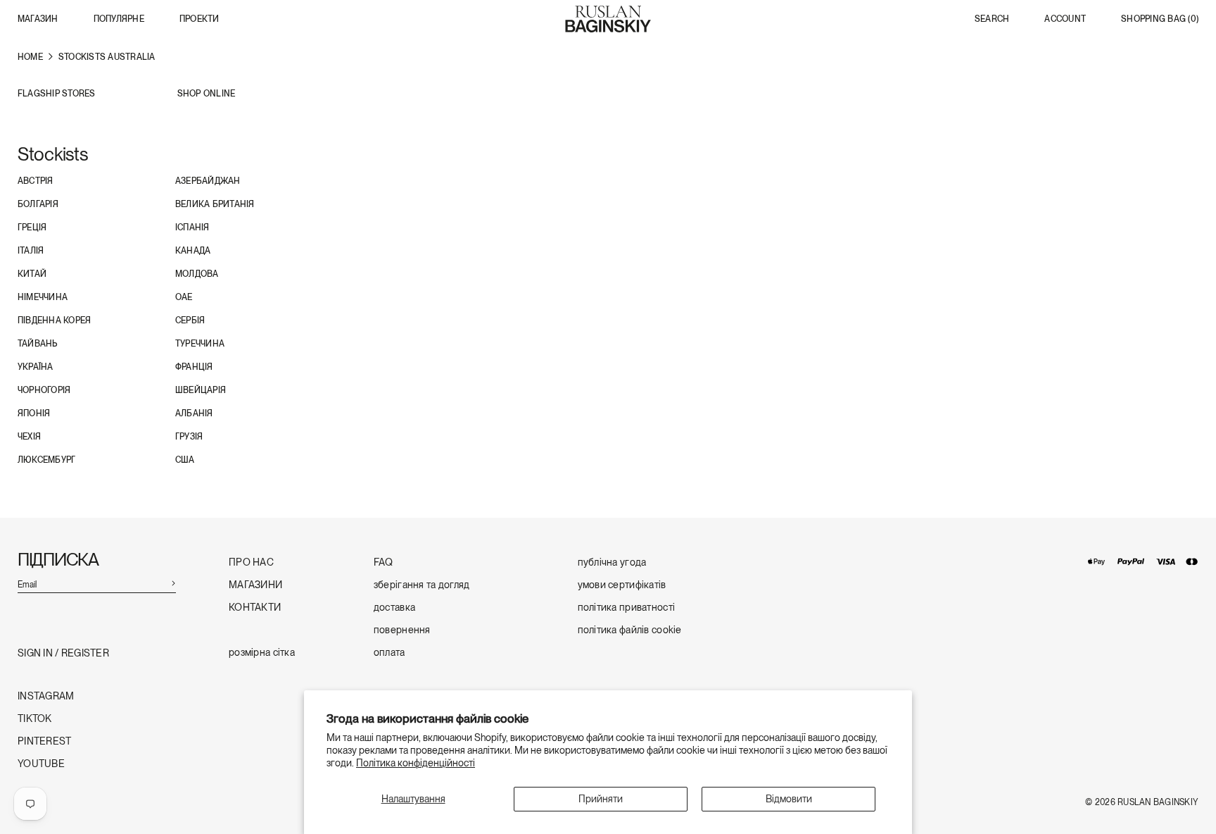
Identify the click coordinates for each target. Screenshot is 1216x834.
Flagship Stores (57, 94)
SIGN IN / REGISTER (63, 653)
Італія (31, 251)
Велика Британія (215, 204)
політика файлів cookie (630, 630)
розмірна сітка (262, 652)
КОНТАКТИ (255, 607)
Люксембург (46, 460)
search (992, 19)
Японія (34, 413)
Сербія (190, 320)
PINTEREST (45, 741)
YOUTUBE (41, 763)
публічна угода (612, 562)
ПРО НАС (251, 562)
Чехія (29, 437)
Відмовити (789, 798)
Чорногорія (44, 390)
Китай (32, 274)
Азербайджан (208, 181)
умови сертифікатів (622, 585)
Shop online (206, 94)
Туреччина (199, 344)
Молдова (197, 274)
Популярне (119, 19)
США (185, 460)
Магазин (38, 19)
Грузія (189, 437)
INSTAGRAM (46, 696)
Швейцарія (200, 390)
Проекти (199, 19)
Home (30, 57)
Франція (194, 367)
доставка (394, 607)
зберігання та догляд (422, 585)
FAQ (383, 562)
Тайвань (38, 344)
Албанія (194, 413)
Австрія (35, 181)
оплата (389, 652)
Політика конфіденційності (415, 762)
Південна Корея (54, 320)
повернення (402, 630)
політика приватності (627, 607)
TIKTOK (35, 718)
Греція (32, 227)
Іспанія (192, 227)
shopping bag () (1159, 19)
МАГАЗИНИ (255, 585)
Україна (35, 367)
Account (1065, 19)
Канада (192, 251)
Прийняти (600, 798)
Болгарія (38, 204)
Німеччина (43, 297)
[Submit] (173, 582)
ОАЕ (184, 297)
